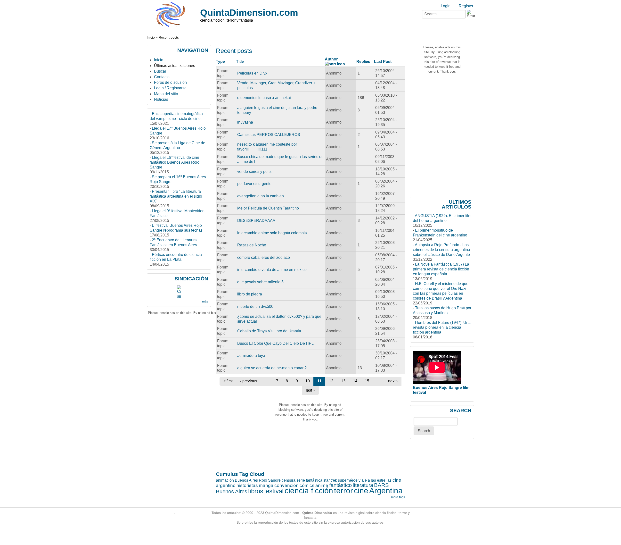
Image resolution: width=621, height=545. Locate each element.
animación (225, 480)
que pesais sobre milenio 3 (260, 282)
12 (331, 381)
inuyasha (245, 122)
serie (300, 480)
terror (343, 490)
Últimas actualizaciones (174, 66)
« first (228, 381)
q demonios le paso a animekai (264, 98)
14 (355, 381)
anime (321, 485)
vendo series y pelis (254, 171)
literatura (363, 485)
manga (266, 485)
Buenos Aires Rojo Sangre (258, 480)
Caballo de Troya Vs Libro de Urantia (269, 331)
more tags (398, 497)
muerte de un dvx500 (255, 306)
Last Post (383, 61)
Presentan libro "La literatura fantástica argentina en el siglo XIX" (176, 196)
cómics (307, 485)
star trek (330, 480)
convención (286, 485)
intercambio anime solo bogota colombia (272, 233)
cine (361, 490)
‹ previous (248, 381)
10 (307, 381)
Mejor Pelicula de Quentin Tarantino (268, 208)
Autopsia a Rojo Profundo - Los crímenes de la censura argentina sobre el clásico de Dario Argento (441, 250)
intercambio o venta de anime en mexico (272, 270)
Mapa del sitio (166, 94)
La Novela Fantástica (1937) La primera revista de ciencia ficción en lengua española (441, 269)
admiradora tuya (251, 355)
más (205, 301)
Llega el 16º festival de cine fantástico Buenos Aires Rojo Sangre (174, 162)
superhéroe (348, 480)
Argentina (386, 490)
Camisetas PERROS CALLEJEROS (268, 135)
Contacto (162, 77)
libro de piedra (249, 294)
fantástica (314, 480)
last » (310, 390)
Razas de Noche (251, 245)
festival (274, 491)
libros (255, 491)
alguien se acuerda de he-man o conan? (272, 368)
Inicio (151, 37)
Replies (363, 61)
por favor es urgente (254, 184)
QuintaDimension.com (249, 12)
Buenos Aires (231, 491)
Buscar (160, 71)
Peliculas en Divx (252, 73)
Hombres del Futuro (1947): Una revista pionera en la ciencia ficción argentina (442, 327)
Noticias (161, 99)
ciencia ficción (309, 490)
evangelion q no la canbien (260, 196)
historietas (247, 485)
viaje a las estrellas (375, 480)
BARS (381, 485)
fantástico (340, 485)
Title (240, 61)
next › (393, 381)
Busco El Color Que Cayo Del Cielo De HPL (275, 343)
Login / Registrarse (170, 88)
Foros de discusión (170, 82)
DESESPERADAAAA (256, 220)
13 (343, 381)
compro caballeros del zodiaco (263, 257)
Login (445, 6)
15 (367, 381)
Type (220, 61)
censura (288, 480)
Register (466, 6)
